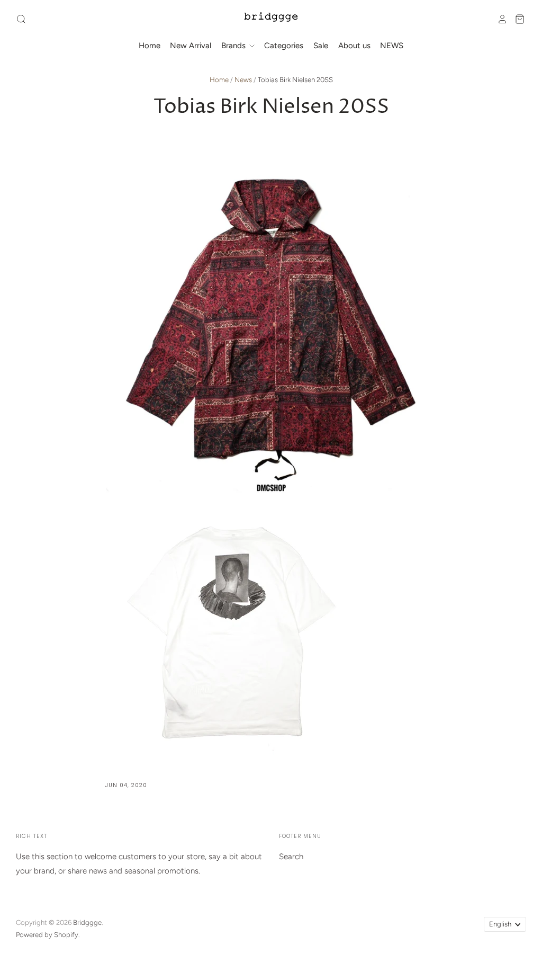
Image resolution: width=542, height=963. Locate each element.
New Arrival (190, 45)
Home (149, 45)
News (243, 80)
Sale (320, 45)
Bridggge (87, 922)
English (500, 924)
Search (291, 856)
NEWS (391, 45)
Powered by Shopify (47, 935)
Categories (283, 45)
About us (354, 45)
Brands (234, 45)
